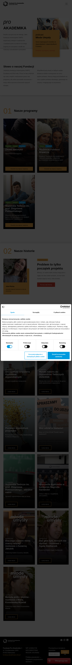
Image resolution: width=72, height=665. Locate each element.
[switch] (27, 346)
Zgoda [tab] (12, 312)
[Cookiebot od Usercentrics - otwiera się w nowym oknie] (61, 307)
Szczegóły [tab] (36, 312)
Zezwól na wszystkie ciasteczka (58, 355)
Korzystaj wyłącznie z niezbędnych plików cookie (36, 355)
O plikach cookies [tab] (59, 312)
